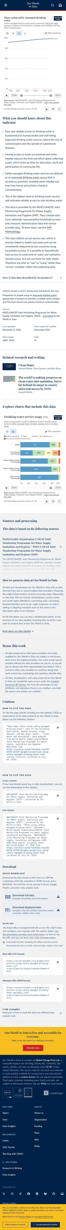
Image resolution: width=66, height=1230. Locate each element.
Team (36, 1133)
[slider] (21, 95)
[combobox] (53, 5)
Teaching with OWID (13, 1154)
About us (38, 1113)
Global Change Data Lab (48, 1060)
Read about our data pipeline (17, 631)
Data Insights (9, 1126)
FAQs (43, 1084)
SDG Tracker (9, 1147)
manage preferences (43, 1217)
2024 (58, 95)
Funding (38, 1126)
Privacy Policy (25, 1217)
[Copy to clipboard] (54, 727)
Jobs (36, 1140)
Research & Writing (12, 1168)
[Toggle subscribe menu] (60, 5)
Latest (5, 1141)
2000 (14, 95)
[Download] (46, 109)
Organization (40, 1120)
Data (5, 1120)
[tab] (7, 33)
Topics (6, 1113)
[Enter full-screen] (59, 109)
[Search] (53, 5)
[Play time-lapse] (6, 95)
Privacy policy (9, 1203)
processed (48, 316)
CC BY (34, 109)
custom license (28, 1077)
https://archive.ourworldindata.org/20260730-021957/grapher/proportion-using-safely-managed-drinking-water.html (28, 752)
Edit (54, 33)
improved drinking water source (29, 177)
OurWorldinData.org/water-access (17, 109)
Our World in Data (33, 5)
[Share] (53, 109)
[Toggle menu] (6, 5)
